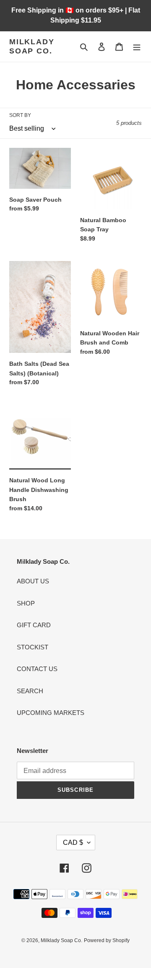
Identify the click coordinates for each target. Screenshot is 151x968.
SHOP (26, 603)
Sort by (20, 115)
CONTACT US (37, 668)
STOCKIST (32, 647)
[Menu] (137, 47)
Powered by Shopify (107, 940)
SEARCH (30, 690)
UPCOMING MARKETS (50, 712)
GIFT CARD (34, 624)
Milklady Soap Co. (31, 46)
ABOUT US (33, 581)
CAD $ (73, 842)
